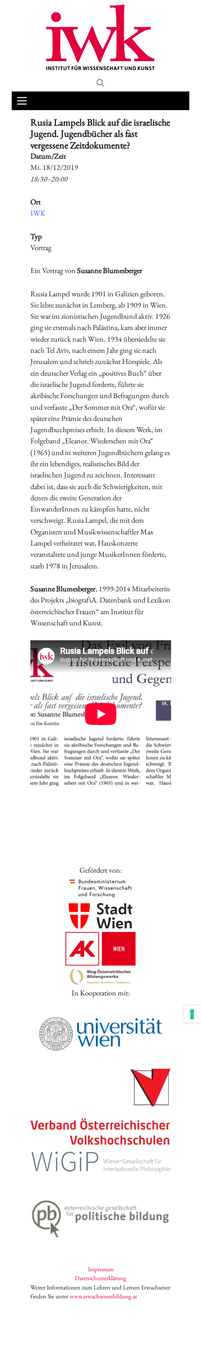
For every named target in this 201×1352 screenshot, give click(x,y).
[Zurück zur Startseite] (100, 37)
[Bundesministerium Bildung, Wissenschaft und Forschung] (100, 888)
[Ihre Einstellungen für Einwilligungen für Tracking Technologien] (192, 1014)
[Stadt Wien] (100, 916)
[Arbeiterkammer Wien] (100, 949)
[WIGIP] (100, 1163)
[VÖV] (100, 1108)
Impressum (101, 1269)
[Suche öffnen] (100, 83)
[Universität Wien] (100, 1034)
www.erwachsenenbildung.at (103, 1296)
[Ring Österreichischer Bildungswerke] (100, 977)
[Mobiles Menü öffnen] (22, 101)
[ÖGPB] (100, 1216)
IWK (37, 213)
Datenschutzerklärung (100, 1278)
